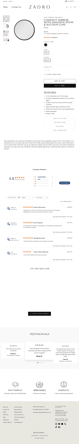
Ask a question (60, 130)
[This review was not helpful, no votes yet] (70, 217)
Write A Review (64, 183)
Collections (51, 17)
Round (47, 60)
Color (49, 41)
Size (45, 49)
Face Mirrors (58, 17)
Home (45, 17)
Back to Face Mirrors (40, 313)
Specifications (59, 118)
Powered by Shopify (39, 438)
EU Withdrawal (18, 422)
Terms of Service (18, 414)
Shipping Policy (18, 412)
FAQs (4, 412)
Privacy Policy (18, 407)
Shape (46, 57)
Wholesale (6, 419)
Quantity (48, 67)
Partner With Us (7, 422)
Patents (16, 419)
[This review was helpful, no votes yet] (67, 217)
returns (10, 1)
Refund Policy (18, 409)
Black (45, 44)
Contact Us (16, 7)
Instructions (60, 122)
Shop (5, 7)
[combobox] (27, 197)
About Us (5, 407)
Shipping (53, 33)
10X (46, 52)
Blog (4, 417)
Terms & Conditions (19, 417)
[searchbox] (12, 197)
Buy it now (60, 85)
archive (5, 1)
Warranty (5, 414)
